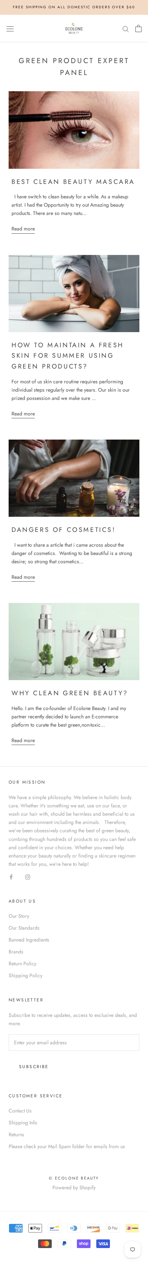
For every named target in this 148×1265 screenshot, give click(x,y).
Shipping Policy (25, 975)
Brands (16, 951)
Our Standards (24, 927)
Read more (23, 228)
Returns (16, 1134)
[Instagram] (27, 876)
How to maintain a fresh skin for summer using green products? (67, 355)
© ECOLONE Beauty (74, 1178)
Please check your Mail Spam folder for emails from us (67, 1146)
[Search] (125, 28)
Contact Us (20, 1110)
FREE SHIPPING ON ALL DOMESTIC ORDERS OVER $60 (74, 7)
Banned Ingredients (29, 939)
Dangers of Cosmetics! (63, 529)
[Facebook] (11, 876)
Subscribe (34, 1066)
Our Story (19, 916)
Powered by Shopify (74, 1187)
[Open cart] (138, 28)
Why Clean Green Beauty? (69, 693)
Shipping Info (23, 1122)
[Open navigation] (10, 28)
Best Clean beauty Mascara (73, 181)
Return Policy (22, 963)
